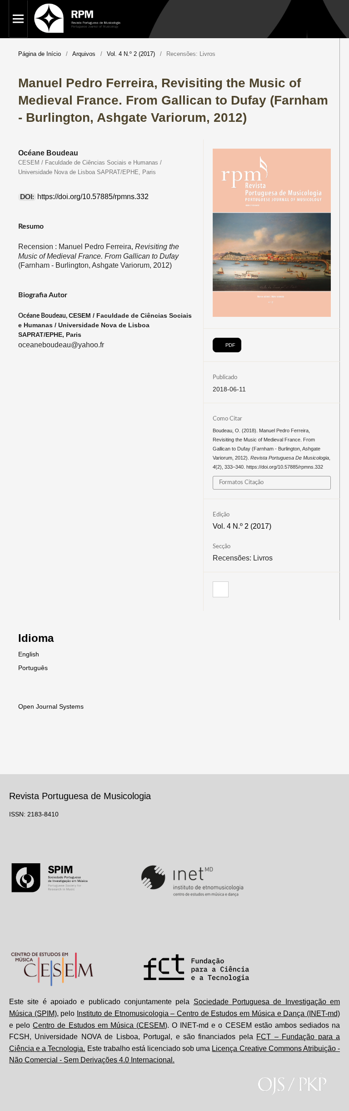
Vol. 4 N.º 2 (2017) (131, 53)
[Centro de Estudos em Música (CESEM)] (52, 969)
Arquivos (83, 53)
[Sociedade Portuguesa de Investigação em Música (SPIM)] (49, 880)
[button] (220, 590)
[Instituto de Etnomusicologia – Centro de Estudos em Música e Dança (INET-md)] (192, 880)
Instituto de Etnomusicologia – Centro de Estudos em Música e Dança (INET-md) (208, 1013)
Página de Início (39, 53)
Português (33, 667)
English (28, 654)
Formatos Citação (241, 482)
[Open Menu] (18, 18)
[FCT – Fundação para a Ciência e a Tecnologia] (196, 969)
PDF (229, 345)
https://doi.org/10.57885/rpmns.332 (93, 196)
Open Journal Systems (51, 706)
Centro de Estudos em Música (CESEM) (100, 1025)
